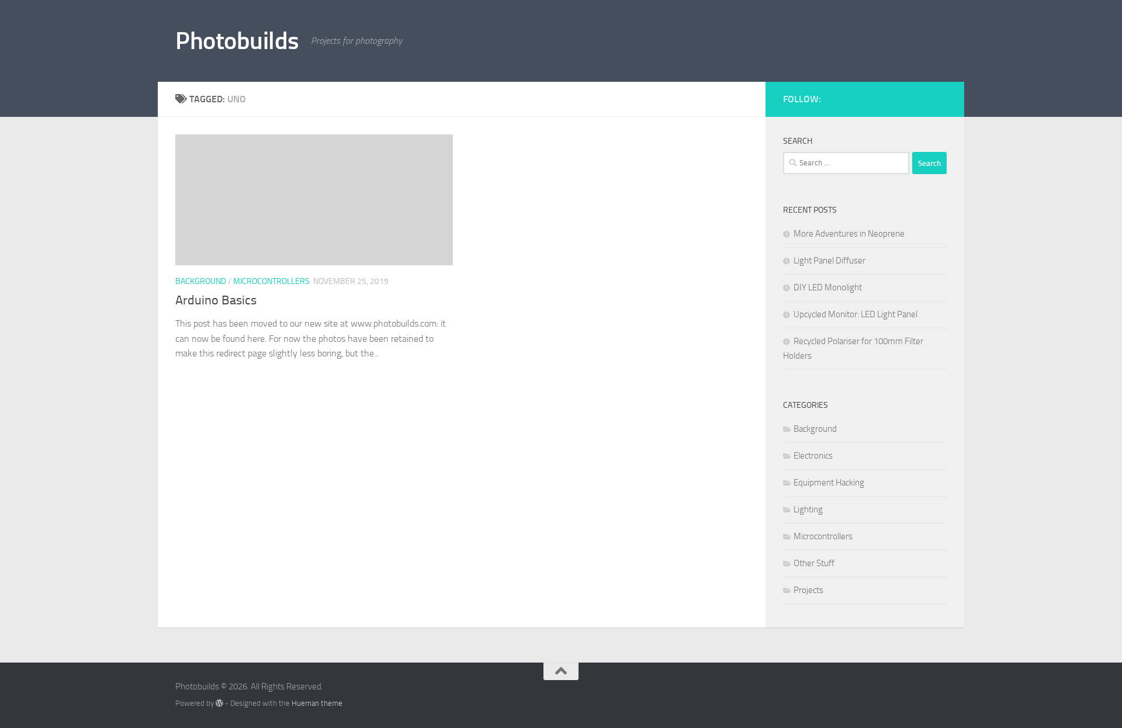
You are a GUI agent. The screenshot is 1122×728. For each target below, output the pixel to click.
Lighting (808, 509)
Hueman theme (317, 703)
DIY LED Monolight (828, 287)
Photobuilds (237, 41)
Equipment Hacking (829, 482)
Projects (808, 590)
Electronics (813, 455)
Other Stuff (814, 563)
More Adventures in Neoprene (849, 233)
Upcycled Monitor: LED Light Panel (855, 314)
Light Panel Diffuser (829, 260)
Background (200, 281)
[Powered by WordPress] (219, 703)
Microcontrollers (271, 281)
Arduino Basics (216, 300)
